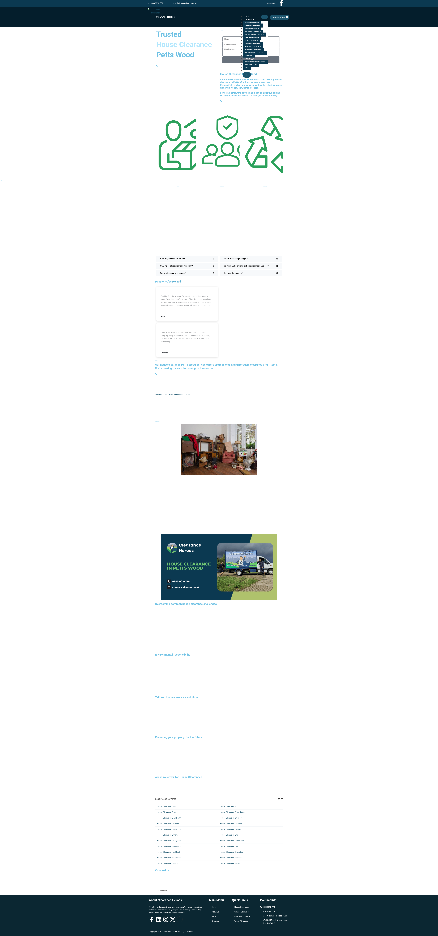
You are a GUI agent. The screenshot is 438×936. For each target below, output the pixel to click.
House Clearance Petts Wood (169, 858)
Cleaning (248, 55)
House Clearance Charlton (168, 824)
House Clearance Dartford (230, 829)
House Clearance (252, 22)
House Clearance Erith (229, 835)
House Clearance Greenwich (169, 846)
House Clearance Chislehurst (169, 829)
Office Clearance (252, 37)
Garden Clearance (252, 43)
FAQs (247, 67)
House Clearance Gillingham (169, 841)
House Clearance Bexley (167, 812)
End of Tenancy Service (254, 34)
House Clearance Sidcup (167, 863)
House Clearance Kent (229, 806)
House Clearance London (167, 806)
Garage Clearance (252, 25)
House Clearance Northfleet (168, 852)
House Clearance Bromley (230, 818)
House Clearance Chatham (231, 824)
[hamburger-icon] (264, 17)
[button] (187, 259)
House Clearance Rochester (231, 858)
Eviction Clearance (253, 46)
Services (250, 19)
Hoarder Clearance (253, 49)
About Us (250, 58)
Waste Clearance (252, 28)
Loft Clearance (251, 40)
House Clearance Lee (229, 846)
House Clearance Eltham (167, 835)
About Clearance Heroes (255, 61)
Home (248, 16)
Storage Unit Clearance (255, 52)
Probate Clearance (253, 31)
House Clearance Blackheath (169, 818)
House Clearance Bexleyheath (232, 812)
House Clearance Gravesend (232, 841)
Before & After (251, 65)
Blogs (249, 70)
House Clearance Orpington (231, 852)
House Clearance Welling (230, 863)
